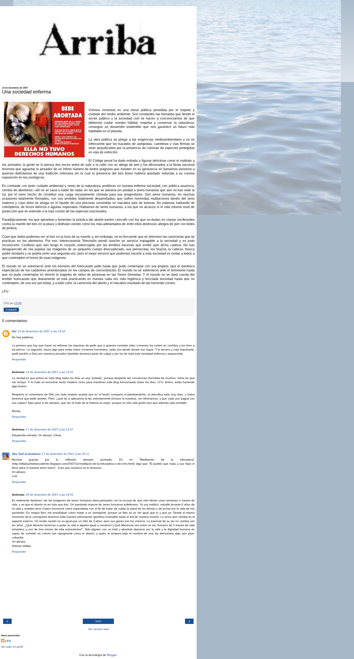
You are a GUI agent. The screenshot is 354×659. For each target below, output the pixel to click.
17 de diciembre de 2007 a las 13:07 (49, 429)
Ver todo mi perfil (12, 646)
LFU (8, 641)
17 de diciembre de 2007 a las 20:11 (65, 453)
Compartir (11, 309)
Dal (14, 331)
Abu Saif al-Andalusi (26, 453)
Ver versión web (98, 629)
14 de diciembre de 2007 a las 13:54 (41, 331)
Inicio (98, 621)
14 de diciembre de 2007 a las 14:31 (49, 372)
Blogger (112, 655)
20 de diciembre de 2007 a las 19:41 (49, 494)
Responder (19, 359)
